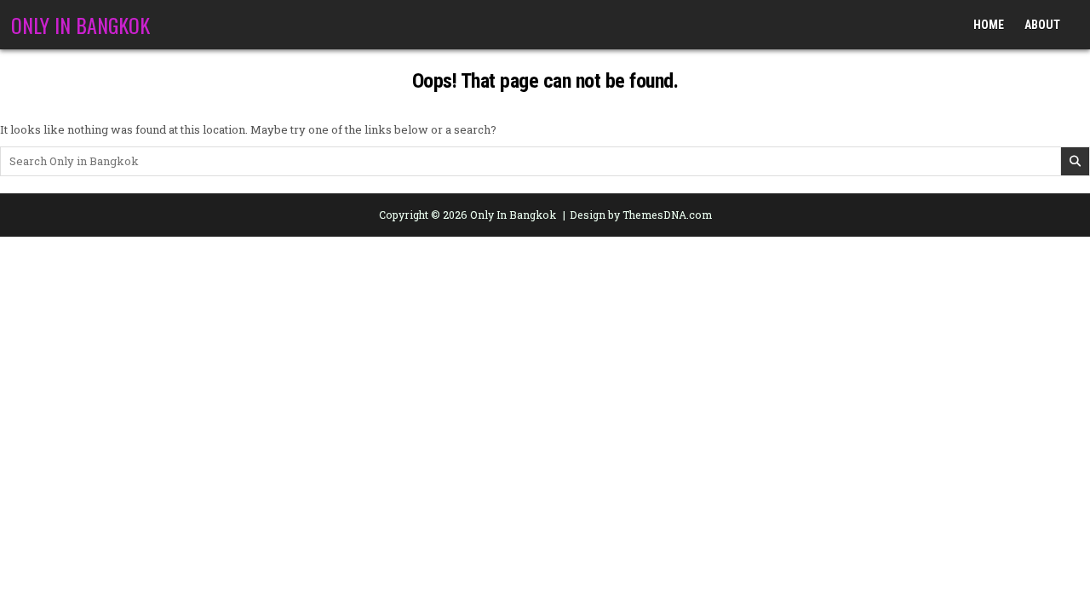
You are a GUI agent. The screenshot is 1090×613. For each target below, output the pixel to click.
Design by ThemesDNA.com (641, 214)
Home (988, 25)
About (1042, 25)
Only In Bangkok (80, 24)
